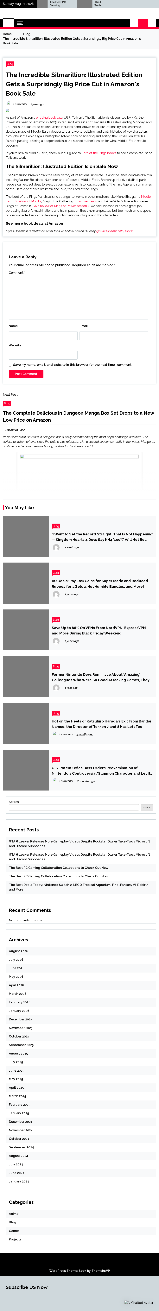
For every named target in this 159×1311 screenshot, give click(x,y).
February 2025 (19, 1104)
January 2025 (19, 1113)
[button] (134, 23)
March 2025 (17, 1096)
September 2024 (21, 1147)
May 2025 (16, 1079)
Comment (17, 272)
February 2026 (19, 1002)
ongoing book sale (49, 117)
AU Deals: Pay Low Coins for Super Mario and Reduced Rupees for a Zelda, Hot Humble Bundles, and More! (100, 583)
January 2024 (19, 1181)
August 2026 (18, 951)
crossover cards (85, 201)
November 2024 (21, 1130)
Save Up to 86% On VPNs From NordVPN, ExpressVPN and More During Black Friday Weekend (99, 630)
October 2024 (19, 1139)
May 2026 (16, 977)
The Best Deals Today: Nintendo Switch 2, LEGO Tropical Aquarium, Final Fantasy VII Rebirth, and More (92, 4)
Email (85, 326)
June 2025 (16, 1070)
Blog (10, 64)
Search (14, 802)
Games (14, 1231)
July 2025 (16, 1062)
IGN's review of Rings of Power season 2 (60, 206)
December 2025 (20, 1019)
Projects (15, 1239)
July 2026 (16, 959)
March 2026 (17, 994)
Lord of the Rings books (99, 153)
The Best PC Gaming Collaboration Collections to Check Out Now (47, 4)
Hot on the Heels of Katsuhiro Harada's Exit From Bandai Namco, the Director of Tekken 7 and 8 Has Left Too (101, 724)
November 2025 (20, 1028)
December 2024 (21, 1122)
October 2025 (19, 1036)
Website (15, 345)
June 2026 (16, 968)
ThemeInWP (101, 1271)
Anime (13, 1214)
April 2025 (16, 1087)
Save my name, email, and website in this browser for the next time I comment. (72, 365)
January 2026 (19, 1011)
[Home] (8, 23)
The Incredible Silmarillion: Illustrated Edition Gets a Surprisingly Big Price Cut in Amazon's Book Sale (74, 84)
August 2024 (18, 1156)
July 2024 (16, 1164)
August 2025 (18, 1053)
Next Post (10, 394)
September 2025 (21, 1045)
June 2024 (16, 1173)
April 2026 (16, 985)
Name (14, 326)
